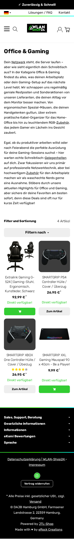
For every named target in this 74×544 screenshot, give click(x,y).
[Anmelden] (60, 29)
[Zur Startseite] (37, 29)
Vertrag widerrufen (37, 483)
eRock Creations (50, 529)
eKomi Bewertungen (19, 436)
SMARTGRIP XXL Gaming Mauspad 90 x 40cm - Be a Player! (54, 359)
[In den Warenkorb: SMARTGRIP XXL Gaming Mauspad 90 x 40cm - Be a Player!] (54, 389)
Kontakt (64, 12)
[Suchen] (15, 29)
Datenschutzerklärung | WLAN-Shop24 (36, 459)
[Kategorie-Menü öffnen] (7, 29)
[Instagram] (37, 476)
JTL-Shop (46, 524)
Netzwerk (18, 62)
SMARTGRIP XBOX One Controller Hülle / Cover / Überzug (19, 359)
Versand (35, 501)
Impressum (37, 465)
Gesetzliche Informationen (24, 423)
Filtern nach (36, 232)
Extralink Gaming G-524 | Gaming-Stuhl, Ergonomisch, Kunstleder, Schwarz (20, 284)
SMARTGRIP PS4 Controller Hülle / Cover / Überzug (54, 281)
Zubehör (62, 122)
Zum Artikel (54, 311)
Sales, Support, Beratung (23, 417)
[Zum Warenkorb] (67, 29)
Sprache (10, 442)
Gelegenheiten (56, 158)
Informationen (15, 430)
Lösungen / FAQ (40, 12)
